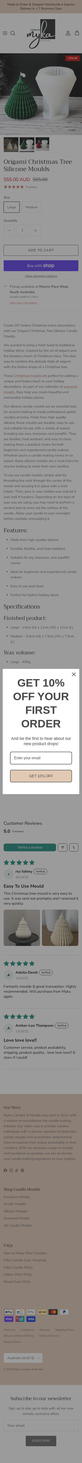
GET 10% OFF (41, 776)
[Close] (73, 674)
